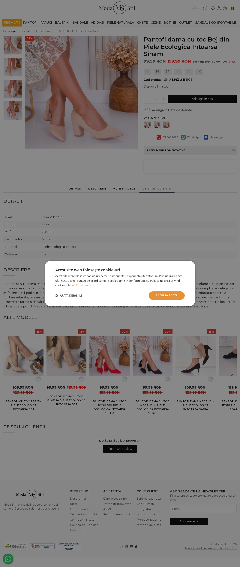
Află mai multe (81, 285)
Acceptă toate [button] (167, 295)
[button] (68, 295)
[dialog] (120, 283)
